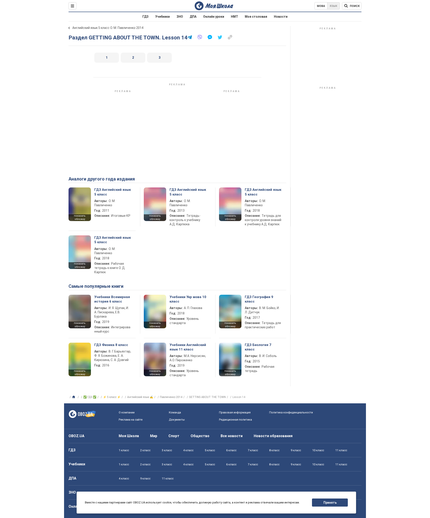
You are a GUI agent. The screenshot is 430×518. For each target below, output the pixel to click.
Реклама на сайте (130, 419)
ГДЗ (145, 16)
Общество (200, 436)
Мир (153, 436)
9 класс (296, 450)
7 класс (253, 450)
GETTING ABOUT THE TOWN (207, 397)
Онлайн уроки (213, 16)
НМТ (234, 16)
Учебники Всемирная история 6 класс (112, 299)
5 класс (210, 450)
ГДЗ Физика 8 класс (111, 345)
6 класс (231, 450)
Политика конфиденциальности (291, 412)
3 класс (167, 450)
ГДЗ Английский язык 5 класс (112, 192)
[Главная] (74, 397)
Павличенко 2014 (171, 397)
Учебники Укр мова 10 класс (188, 299)
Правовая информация (235, 412)
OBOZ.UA (76, 436)
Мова (321, 6)
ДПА (193, 16)
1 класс (124, 450)
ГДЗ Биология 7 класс (258, 347)
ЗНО (179, 16)
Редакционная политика (235, 419)
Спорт (173, 436)
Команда (175, 412)
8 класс (274, 450)
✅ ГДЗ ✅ (89, 397)
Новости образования (273, 436)
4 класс (188, 450)
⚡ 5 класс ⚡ (111, 397)
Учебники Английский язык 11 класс (188, 347)
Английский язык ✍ (140, 397)
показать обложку (80, 217)
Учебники (162, 16)
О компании (127, 412)
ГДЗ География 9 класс (259, 299)
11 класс (341, 450)
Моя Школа (129, 436)
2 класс (145, 450)
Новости (281, 16)
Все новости (232, 436)
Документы (177, 419)
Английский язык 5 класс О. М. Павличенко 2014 (107, 28)
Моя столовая (256, 16)
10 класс (318, 450)
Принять (330, 502)
